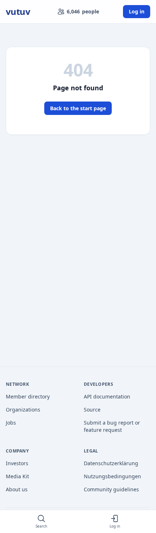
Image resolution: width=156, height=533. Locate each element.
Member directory (28, 396)
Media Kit (17, 476)
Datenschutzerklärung (111, 463)
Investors (17, 463)
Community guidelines (111, 489)
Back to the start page (78, 108)
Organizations (23, 409)
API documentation (107, 396)
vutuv (18, 11)
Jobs (11, 422)
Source (92, 409)
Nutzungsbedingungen (112, 476)
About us (17, 489)
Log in (136, 11)
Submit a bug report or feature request (112, 426)
